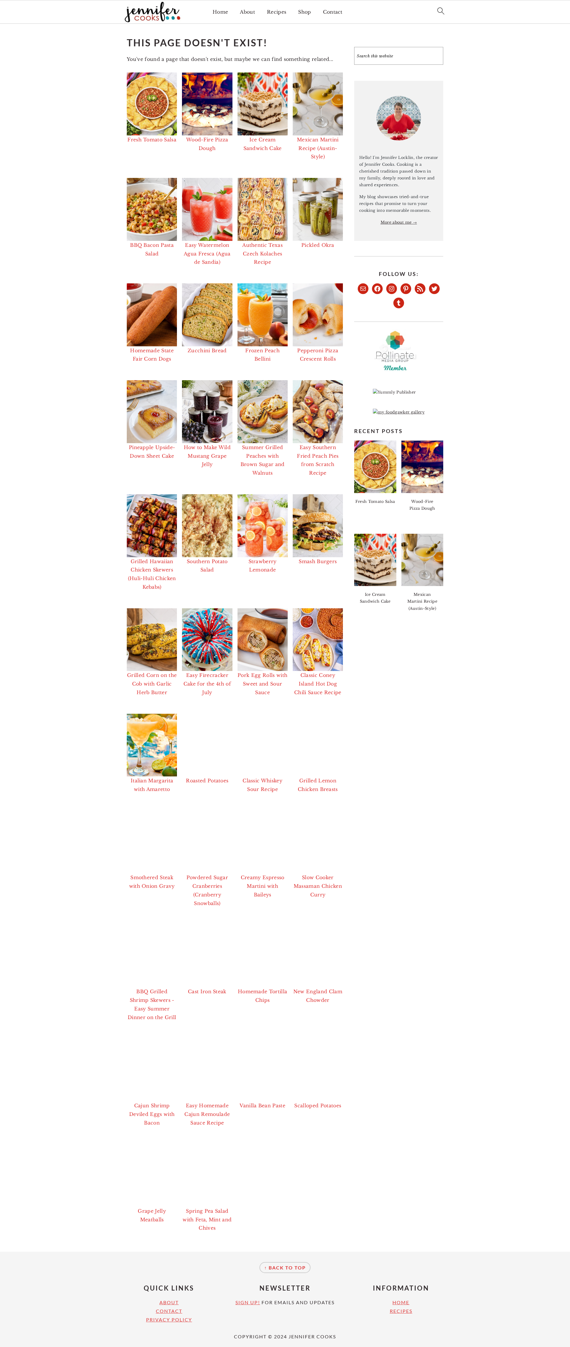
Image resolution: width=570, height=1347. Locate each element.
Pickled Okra (317, 245)
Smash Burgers (318, 561)
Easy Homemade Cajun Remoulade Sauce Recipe (207, 1114)
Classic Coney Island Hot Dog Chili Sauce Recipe (317, 683)
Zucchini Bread (207, 350)
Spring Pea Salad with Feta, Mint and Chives (207, 1219)
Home (220, 12)
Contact (333, 12)
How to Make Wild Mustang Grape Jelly (207, 456)
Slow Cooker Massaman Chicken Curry (318, 886)
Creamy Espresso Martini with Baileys (262, 886)
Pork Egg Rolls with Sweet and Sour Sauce (262, 683)
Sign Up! (247, 1302)
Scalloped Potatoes (317, 1105)
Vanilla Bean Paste (262, 1105)
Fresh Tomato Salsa (151, 140)
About (247, 12)
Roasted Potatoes (207, 781)
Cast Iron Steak (207, 991)
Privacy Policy (169, 1319)
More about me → (399, 222)
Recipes (276, 12)
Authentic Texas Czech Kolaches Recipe (262, 253)
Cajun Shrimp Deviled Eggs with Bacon (152, 1114)
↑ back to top (285, 1267)
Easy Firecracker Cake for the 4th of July (207, 683)
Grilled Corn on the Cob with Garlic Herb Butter (152, 683)
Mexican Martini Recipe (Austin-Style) (318, 148)
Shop (304, 12)
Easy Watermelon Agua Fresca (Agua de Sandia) (207, 253)
